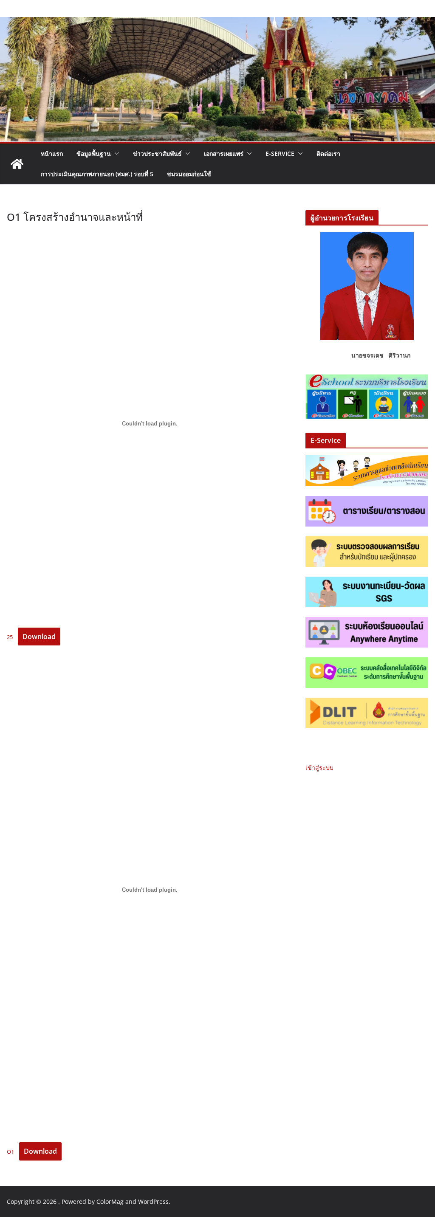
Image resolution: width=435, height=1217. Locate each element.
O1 (10, 1151)
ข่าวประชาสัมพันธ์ (157, 153)
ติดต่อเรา (328, 153)
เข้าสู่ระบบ (319, 767)
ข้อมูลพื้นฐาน (93, 153)
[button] (115, 154)
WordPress (153, 1201)
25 (10, 637)
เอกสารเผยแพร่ (223, 153)
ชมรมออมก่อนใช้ (189, 174)
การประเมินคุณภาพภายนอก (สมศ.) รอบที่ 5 (97, 174)
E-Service (280, 153)
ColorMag (110, 1201)
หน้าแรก (52, 153)
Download (39, 636)
